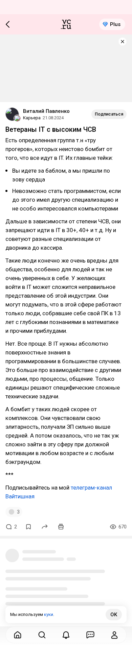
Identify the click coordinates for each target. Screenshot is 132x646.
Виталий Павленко (46, 111)
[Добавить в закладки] (28, 526)
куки (48, 614)
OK (113, 615)
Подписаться (109, 114)
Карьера (32, 117)
